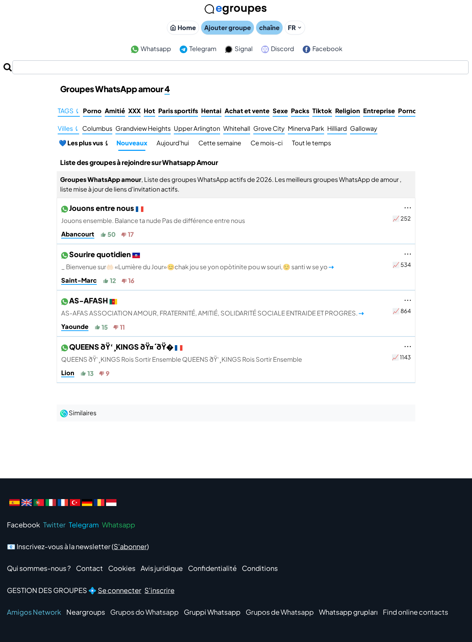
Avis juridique (162, 568)
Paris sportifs (178, 111)
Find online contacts (415, 611)
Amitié (115, 111)
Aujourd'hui (173, 143)
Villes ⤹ (68, 128)
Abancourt (77, 234)
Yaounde (74, 326)
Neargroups (85, 611)
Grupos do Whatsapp (144, 611)
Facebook (326, 48)
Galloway (363, 128)
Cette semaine (219, 143)
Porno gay (413, 111)
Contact (89, 568)
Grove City (269, 128)
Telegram (202, 48)
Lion (67, 373)
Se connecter (119, 590)
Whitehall (236, 128)
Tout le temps (311, 143)
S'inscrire (159, 590)
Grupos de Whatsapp (280, 611)
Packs (300, 111)
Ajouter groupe (227, 27)
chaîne (269, 27)
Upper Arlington (197, 128)
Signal (243, 48)
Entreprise (379, 111)
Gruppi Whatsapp (212, 611)
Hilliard (337, 128)
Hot (149, 111)
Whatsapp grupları (348, 611)
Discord (282, 48)
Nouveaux (131, 143)
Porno (92, 111)
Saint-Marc (79, 280)
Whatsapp (155, 48)
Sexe (280, 111)
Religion (347, 111)
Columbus (97, 128)
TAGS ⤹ (69, 111)
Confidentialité (212, 568)
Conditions (260, 568)
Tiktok (322, 111)
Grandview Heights (143, 128)
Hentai (211, 111)
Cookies (121, 568)
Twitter (54, 524)
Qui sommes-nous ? (39, 568)
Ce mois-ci (267, 143)
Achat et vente (247, 111)
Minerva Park (306, 128)
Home (187, 27)
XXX (134, 111)
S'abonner (130, 546)
